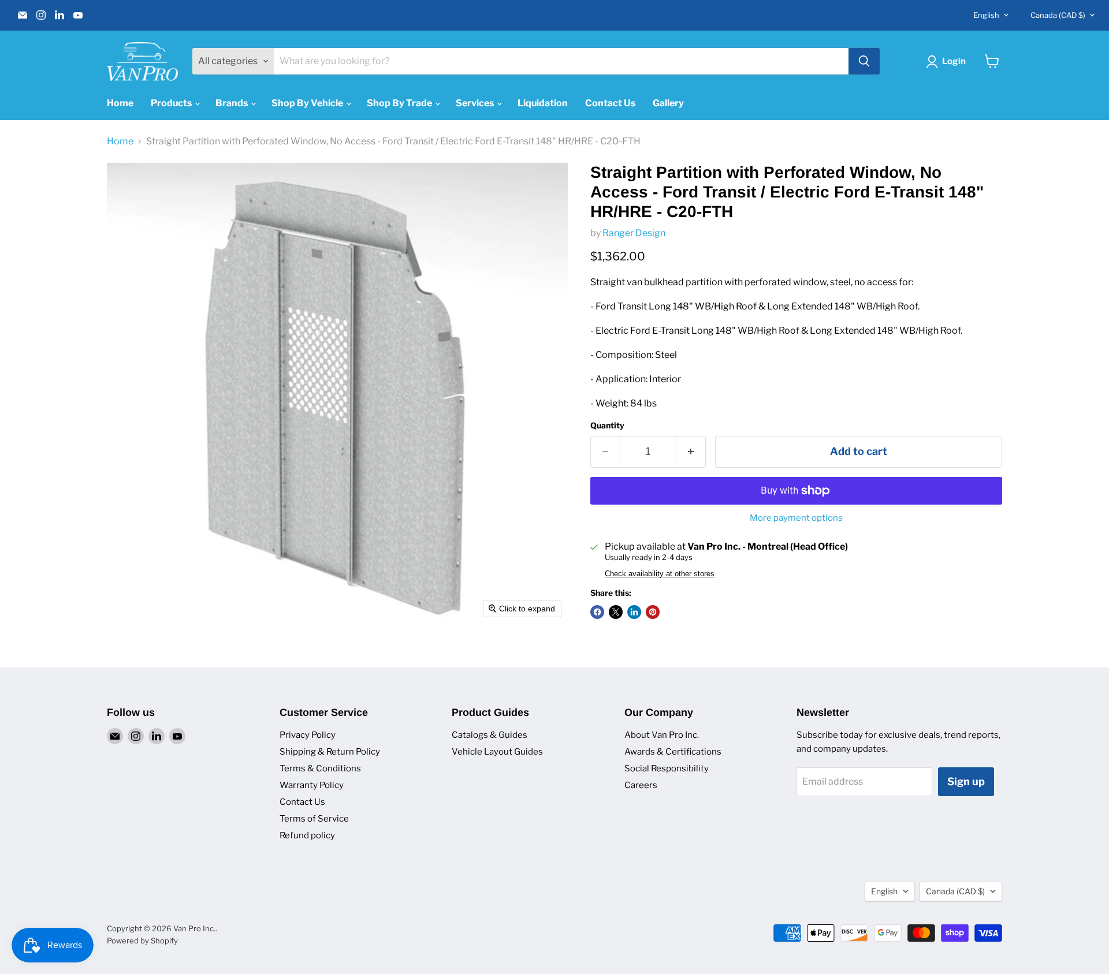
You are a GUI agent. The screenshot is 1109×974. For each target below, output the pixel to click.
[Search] (864, 61)
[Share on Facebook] (597, 612)
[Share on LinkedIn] (634, 612)
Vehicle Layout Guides (497, 752)
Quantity (607, 425)
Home (120, 103)
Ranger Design (633, 232)
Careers (640, 785)
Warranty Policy (312, 785)
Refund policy (307, 835)
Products (172, 103)
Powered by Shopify (142, 940)
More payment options (796, 518)
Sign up (966, 781)
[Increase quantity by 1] (691, 452)
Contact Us (610, 103)
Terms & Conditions (320, 768)
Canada (1057, 15)
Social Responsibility (666, 768)
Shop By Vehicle (308, 103)
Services (476, 103)
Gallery (668, 103)
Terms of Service (314, 818)
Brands (232, 103)
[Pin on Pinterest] (653, 612)
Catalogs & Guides (489, 735)
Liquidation (543, 103)
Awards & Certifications (672, 752)
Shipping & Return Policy (330, 752)
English (986, 15)
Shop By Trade (400, 103)
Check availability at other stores (659, 574)
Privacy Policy (308, 735)
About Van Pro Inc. (661, 735)
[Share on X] (616, 612)
